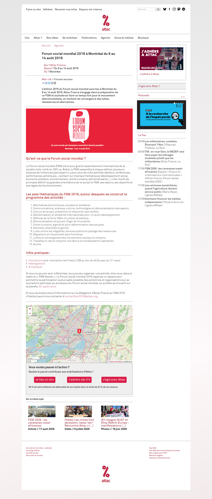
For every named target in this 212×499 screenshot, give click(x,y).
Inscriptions (36, 260)
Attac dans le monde (34, 455)
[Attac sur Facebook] (170, 9)
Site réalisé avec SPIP (158, 453)
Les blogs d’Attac (33, 451)
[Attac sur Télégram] (184, 9)
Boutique (143, 38)
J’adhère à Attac (149, 74)
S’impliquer (35, 267)
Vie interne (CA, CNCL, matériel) (39, 448)
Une (27, 38)
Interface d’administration (159, 458)
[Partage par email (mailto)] (43, 83)
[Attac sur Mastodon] (179, 9)
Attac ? (38, 38)
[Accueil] (106, 22)
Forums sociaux (63, 79)
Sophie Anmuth (174, 202)
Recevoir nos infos (66, 9)
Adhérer (48, 9)
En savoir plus (47, 286)
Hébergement (37, 263)
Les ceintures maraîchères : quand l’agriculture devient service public (161, 188)
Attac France (58, 65)
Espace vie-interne (90, 9)
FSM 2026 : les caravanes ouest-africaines (39, 423)
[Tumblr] (52, 83)
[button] (79, 331)
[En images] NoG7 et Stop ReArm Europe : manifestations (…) (115, 423)
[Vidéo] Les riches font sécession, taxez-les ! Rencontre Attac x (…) (79, 423)
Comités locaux (32, 453)
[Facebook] (46, 83)
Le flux (142, 135)
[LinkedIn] (49, 83)
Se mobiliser (69, 38)
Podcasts (143, 95)
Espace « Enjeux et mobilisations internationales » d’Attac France (163, 175)
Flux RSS (152, 448)
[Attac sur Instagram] (174, 9)
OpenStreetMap (116, 361)
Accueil (46, 45)
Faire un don (33, 9)
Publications (89, 38)
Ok (158, 9)
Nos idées (52, 38)
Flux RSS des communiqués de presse (164, 451)
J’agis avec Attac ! (149, 86)
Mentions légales (156, 455)
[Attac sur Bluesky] (165, 9)
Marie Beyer (170, 192)
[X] (55, 83)
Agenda (105, 38)
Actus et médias (124, 38)
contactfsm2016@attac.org (81, 296)
